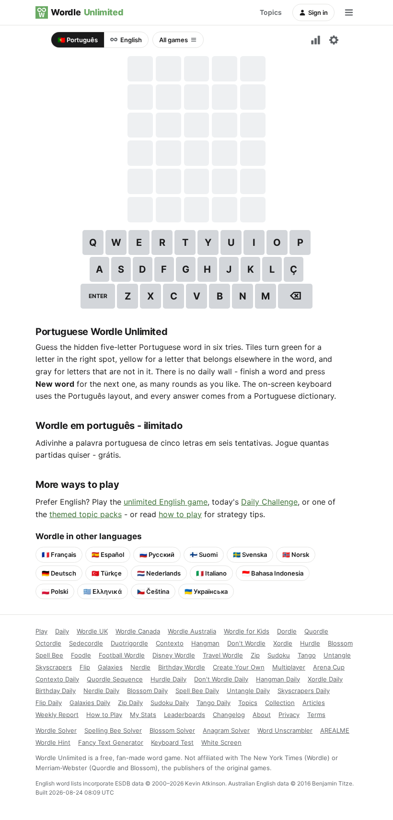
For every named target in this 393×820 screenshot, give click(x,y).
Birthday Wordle (181, 667)
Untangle (337, 655)
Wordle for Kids (246, 631)
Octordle (48, 643)
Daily (62, 631)
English (131, 40)
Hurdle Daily (168, 679)
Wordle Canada (138, 631)
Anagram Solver (226, 730)
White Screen (221, 742)
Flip (85, 667)
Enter (98, 296)
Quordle (316, 631)
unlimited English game (166, 502)
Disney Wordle (173, 655)
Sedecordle (86, 643)
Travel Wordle (223, 655)
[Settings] (333, 39)
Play (41, 631)
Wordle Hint (52, 742)
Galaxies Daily (89, 702)
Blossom (340, 643)
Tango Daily (213, 702)
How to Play (104, 714)
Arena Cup (329, 667)
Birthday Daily (55, 690)
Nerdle (140, 667)
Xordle (282, 643)
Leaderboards (184, 714)
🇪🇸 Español (108, 554)
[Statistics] (315, 39)
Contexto (170, 643)
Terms (316, 714)
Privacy (289, 714)
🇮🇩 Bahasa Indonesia (272, 573)
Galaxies (110, 667)
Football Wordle (122, 655)
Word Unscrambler (284, 730)
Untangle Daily (248, 690)
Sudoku (278, 655)
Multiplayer (288, 667)
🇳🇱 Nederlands (159, 573)
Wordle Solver (56, 730)
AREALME (334, 730)
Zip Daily (130, 702)
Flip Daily (48, 702)
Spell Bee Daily (197, 690)
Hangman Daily (278, 679)
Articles (313, 702)
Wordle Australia (192, 631)
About (262, 714)
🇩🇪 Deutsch (59, 573)
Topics (271, 12)
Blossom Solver (172, 730)
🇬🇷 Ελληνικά (102, 591)
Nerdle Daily (101, 690)
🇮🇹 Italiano (211, 573)
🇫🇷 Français (59, 554)
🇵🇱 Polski (55, 591)
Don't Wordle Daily (221, 679)
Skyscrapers (53, 667)
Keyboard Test (172, 742)
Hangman (205, 643)
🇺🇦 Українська (206, 591)
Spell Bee (49, 655)
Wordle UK (92, 631)
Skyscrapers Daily (303, 690)
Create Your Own (239, 667)
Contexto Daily (57, 679)
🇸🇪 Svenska (250, 554)
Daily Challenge (269, 502)
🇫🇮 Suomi (204, 554)
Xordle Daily (325, 679)
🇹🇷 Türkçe (107, 573)
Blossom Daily (147, 690)
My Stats (143, 714)
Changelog (229, 714)
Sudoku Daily (169, 702)
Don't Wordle (246, 643)
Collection (280, 702)
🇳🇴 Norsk (295, 554)
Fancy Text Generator (110, 742)
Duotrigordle (129, 643)
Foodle (81, 655)
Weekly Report (57, 714)
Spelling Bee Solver (113, 730)
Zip (255, 655)
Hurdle (310, 643)
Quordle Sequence (115, 679)
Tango (307, 655)
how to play (180, 514)
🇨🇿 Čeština (153, 591)
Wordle (87, 12)
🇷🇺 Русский (156, 554)
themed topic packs (85, 514)
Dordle (287, 631)
